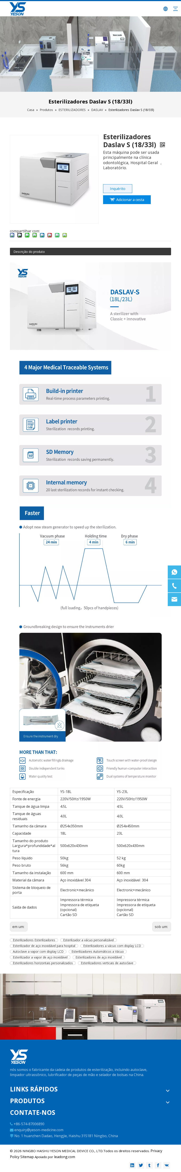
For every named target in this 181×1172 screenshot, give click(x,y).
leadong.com (64, 1156)
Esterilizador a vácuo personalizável (88, 940)
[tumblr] (149, 1165)
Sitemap (27, 1156)
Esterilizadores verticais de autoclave (107, 963)
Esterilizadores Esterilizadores (34, 940)
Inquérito (117, 188)
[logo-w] (19, 1057)
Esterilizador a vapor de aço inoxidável (40, 957)
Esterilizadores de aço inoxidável (98, 957)
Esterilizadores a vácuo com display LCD (112, 946)
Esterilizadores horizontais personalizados (43, 963)
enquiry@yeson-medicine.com (38, 1129)
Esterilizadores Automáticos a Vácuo (98, 951)
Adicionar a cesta (130, 199)
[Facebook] (158, 1165)
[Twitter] (141, 1165)
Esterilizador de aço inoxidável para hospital (44, 946)
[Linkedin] (132, 1165)
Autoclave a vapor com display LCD (38, 951)
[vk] (166, 1165)
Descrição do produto (29, 252)
